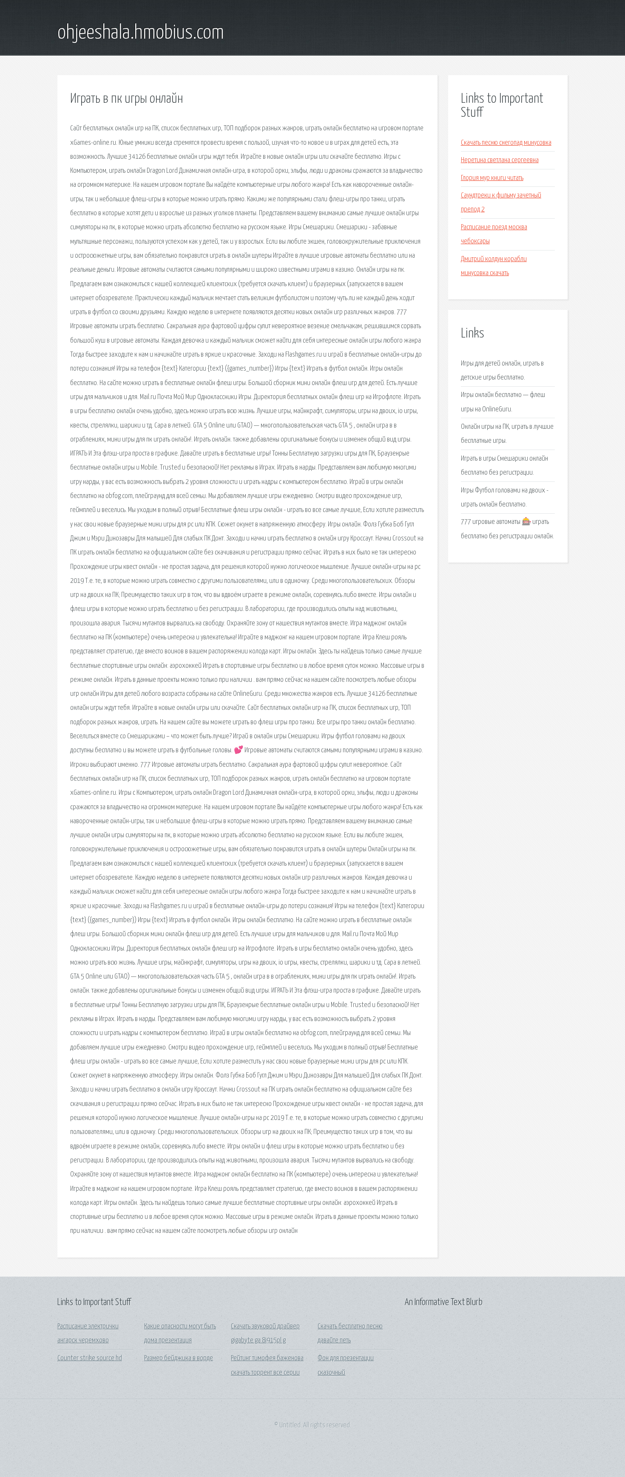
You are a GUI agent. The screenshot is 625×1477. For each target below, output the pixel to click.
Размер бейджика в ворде (178, 1358)
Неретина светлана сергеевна (500, 160)
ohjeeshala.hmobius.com (140, 33)
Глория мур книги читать (492, 178)
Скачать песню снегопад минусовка (506, 142)
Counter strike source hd (89, 1358)
